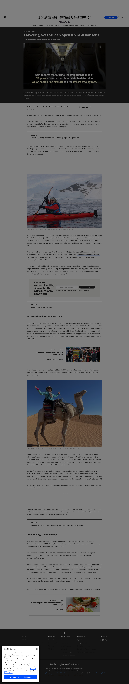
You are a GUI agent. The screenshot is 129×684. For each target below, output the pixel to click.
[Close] (37, 649)
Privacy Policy (8, 673)
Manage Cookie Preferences (20, 677)
